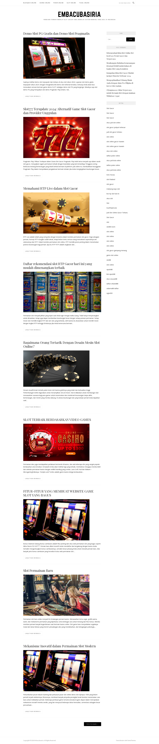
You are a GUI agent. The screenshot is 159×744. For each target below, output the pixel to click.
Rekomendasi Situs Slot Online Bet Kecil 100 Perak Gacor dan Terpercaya (120, 56)
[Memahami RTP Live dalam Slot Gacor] (56, 213)
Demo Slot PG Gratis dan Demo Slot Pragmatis (56, 33)
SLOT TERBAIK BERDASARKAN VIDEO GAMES (57, 419)
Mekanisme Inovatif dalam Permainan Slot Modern (59, 646)
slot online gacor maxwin (115, 142)
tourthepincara (112, 208)
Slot (108, 203)
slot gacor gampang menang (117, 250)
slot (108, 222)
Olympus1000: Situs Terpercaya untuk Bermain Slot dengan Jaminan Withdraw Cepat (121, 93)
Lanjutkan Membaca (32, 96)
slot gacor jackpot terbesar (116, 127)
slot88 (109, 260)
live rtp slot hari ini (113, 194)
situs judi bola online (114, 160)
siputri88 (109, 269)
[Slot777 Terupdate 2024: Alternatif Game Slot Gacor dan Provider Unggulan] (56, 137)
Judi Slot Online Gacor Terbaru (117, 213)
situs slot (110, 198)
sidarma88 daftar (113, 288)
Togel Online (84, 3)
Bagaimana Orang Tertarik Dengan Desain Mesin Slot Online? (61, 344)
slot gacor (110, 184)
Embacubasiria (79, 14)
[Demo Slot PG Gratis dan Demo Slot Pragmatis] (54, 58)
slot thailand (111, 179)
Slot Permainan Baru (38, 570)
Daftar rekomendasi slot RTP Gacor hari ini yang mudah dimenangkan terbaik (57, 266)
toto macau (111, 175)
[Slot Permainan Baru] (56, 595)
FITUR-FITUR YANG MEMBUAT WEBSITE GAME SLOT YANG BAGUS (58, 493)
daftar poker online (113, 156)
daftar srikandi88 (112, 284)
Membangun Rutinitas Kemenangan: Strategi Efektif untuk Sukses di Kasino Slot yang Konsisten (121, 66)
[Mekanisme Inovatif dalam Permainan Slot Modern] (56, 670)
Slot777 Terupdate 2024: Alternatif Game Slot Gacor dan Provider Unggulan (59, 111)
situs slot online (112, 151)
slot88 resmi (111, 227)
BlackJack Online (29, 3)
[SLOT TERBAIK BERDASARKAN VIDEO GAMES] (56, 442)
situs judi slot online (113, 123)
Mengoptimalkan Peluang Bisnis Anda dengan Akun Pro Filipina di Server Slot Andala (120, 83)
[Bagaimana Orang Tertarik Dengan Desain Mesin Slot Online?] (56, 368)
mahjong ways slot (113, 189)
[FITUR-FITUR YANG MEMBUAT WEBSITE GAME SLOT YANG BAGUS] (56, 519)
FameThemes (132, 740)
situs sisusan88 (112, 279)
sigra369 (109, 293)
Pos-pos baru (92, 724)
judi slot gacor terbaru (114, 132)
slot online (110, 137)
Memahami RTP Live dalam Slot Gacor (50, 188)
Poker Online (58, 3)
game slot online (112, 255)
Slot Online (71, 3)
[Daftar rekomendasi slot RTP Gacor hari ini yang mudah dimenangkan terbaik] (62, 292)
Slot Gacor (110, 108)
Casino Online (44, 3)
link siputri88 (111, 274)
